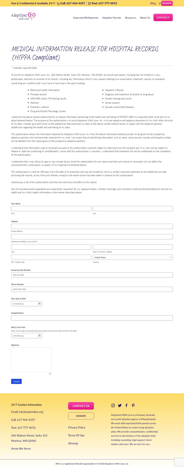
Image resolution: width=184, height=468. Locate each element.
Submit (16, 381)
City (12, 252)
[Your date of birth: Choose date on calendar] (39, 303)
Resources (130, 17)
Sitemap (73, 443)
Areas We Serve (21, 448)
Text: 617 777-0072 (23, 428)
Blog (153, 3)
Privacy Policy (76, 427)
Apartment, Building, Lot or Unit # (24, 241)
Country (96, 262)
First (13, 213)
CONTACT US (81, 406)
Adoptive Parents (111, 17)
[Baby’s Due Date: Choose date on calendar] (39, 335)
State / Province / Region (102, 252)
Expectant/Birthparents (85, 17)
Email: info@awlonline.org (27, 412)
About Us (145, 17)
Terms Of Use (76, 435)
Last (94, 213)
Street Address (17, 231)
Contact (163, 17)
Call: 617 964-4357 (23, 420)
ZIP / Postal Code (18, 262)
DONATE (81, 415)
